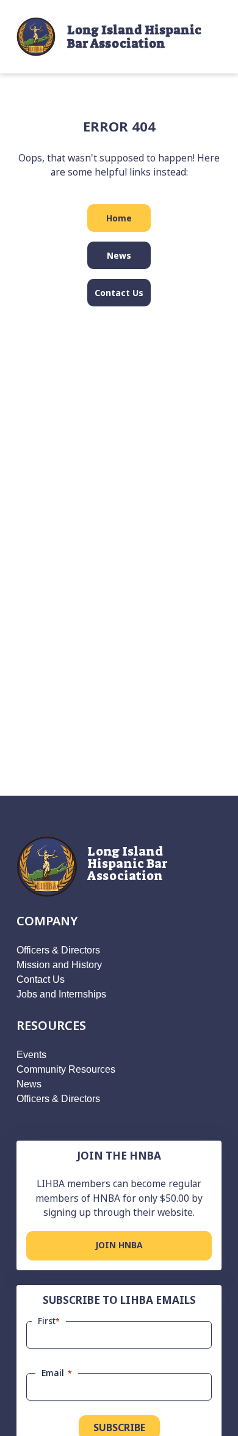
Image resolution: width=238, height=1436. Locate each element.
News (119, 255)
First (49, 1321)
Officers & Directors (58, 950)
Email (56, 1373)
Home (119, 218)
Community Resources (65, 1069)
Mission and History (59, 965)
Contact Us (119, 292)
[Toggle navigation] (212, 37)
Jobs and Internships (61, 994)
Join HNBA (119, 1245)
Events (31, 1054)
